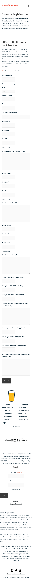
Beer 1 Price (6, 139)
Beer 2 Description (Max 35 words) (14, 203)
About (7, 411)
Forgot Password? (16, 504)
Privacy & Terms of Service (16, 574)
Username (16, 472)
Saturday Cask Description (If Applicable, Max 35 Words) (16, 355)
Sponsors (8, 414)
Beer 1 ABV (6, 130)
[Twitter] (16, 570)
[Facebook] (12, 570)
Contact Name (7, 104)
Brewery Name (7, 95)
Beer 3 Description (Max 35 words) (14, 255)
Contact (24, 405)
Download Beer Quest (23, 418)
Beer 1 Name (6, 121)
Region (4, 88)
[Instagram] (19, 570)
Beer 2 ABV (6, 182)
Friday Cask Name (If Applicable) (13, 277)
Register (16, 501)
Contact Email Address (10, 113)
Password (16, 481)
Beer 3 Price (6, 243)
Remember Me (16, 490)
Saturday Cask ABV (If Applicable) (13, 337)
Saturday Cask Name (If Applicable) (14, 328)
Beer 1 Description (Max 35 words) (14, 151)
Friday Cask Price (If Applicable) (13, 295)
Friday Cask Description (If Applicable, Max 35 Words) (15, 304)
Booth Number (7, 75)
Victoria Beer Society (11, 6)
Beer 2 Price (6, 191)
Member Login (5, 421)
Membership (7, 408)
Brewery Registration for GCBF (23, 411)
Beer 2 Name (6, 173)
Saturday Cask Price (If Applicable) (14, 345)
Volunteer (7, 417)
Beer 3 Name (6, 225)
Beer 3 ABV (5, 234)
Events (8, 405)
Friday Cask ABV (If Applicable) (12, 286)
